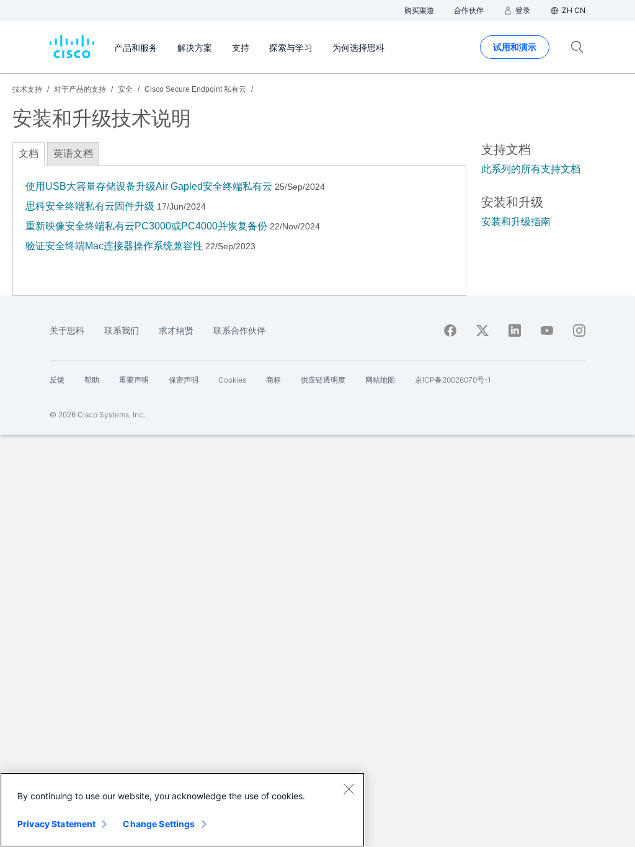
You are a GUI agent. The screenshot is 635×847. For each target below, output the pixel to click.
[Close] (348, 789)
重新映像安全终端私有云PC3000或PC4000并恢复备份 (146, 226)
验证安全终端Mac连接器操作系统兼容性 (114, 246)
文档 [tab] (28, 153)
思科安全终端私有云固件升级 (89, 206)
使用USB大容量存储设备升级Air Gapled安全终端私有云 (148, 186)
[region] (182, 810)
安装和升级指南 (516, 221)
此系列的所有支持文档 (530, 169)
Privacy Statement (56, 823)
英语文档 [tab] (73, 153)
